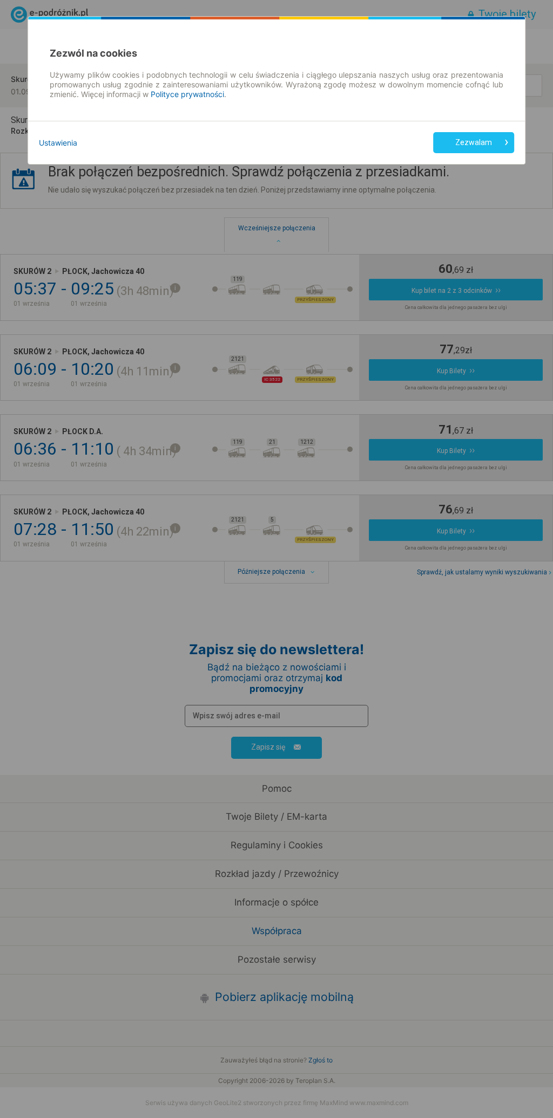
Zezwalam (473, 142)
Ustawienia (58, 142)
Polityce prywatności (187, 94)
